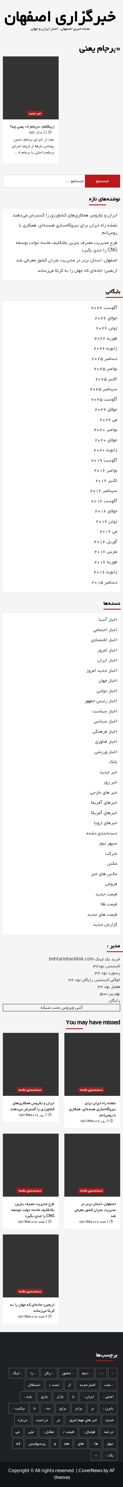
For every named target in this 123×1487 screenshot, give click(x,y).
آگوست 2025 (104, 399)
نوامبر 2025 (105, 369)
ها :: (95, 1444)
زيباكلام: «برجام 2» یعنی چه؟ (32, 127)
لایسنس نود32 (106, 966)
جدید (110, 1420)
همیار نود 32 (109, 986)
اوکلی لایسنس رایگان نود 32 (94, 979)
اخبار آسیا (108, 619)
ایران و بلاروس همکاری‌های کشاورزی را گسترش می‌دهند (65, 215)
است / (54, 1385)
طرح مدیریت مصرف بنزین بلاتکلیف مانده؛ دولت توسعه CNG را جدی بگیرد (66, 246)
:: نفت (109, 1385)
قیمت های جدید (102, 914)
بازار (60, 1397)
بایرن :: (108, 1408)
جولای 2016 (106, 511)
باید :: (28, 1397)
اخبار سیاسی (105, 721)
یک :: (110, 1455)
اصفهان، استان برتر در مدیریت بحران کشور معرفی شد (66, 260)
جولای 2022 (106, 409)
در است (42, 1420)
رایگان (114, 1000)
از (69, 1385)
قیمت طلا (109, 904)
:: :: (101, 1373)
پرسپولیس (37, 1444)
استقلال (34, 1385)
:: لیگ (17, 1373)
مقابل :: (48, 1432)
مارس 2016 (105, 552)
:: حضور (68, 1373)
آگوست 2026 (104, 308)
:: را (33, 1373)
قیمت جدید (106, 894)
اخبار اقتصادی (104, 640)
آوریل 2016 (105, 541)
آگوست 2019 (104, 460)
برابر (78, 1408)
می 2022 (108, 420)
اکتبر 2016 (106, 480)
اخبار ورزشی (105, 752)
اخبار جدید (88, 1385)
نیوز (110, 1444)
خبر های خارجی (103, 792)
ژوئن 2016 (106, 521)
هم (66, 1444)
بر (92, 1408)
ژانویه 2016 (105, 572)
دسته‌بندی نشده (101, 833)
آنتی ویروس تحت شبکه (62, 1007)
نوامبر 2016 (105, 470)
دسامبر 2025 (104, 359)
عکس (112, 863)
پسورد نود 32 (107, 973)
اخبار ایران (107, 660)
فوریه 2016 (105, 562)
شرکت (111, 853)
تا (34, 1408)
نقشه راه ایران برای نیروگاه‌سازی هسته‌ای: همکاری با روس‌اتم (68, 229)
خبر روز (110, 782)
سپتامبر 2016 (103, 491)
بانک (113, 762)
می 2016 (108, 531)
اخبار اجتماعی (105, 630)
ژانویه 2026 (105, 348)
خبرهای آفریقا (104, 802)
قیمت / (68, 1432)
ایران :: (88, 1397)
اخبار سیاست (104, 711)
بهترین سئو (110, 993)
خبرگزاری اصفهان (60, 17)
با (73, 1397)
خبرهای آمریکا (104, 813)
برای (62, 1408)
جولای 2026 (106, 318)
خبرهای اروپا (105, 823)
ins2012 (32, 1115)
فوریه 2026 (105, 338)
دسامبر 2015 (104, 582)
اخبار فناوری (106, 741)
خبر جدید (35, 113)
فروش (111, 884)
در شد (109, 1432)
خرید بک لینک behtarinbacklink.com (84, 959)
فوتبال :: (89, 1432)
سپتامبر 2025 (103, 389)
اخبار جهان (107, 680)
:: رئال (48, 1373)
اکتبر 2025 (106, 379)
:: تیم (86, 1373)
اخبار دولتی (106, 691)
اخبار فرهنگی (104, 731)
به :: (47, 1408)
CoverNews (90, 1471)
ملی (31, 1432)
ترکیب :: (18, 1408)
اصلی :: (108, 1397)
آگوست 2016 (104, 501)
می (17, 1432)
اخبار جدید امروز (101, 670)
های (81, 1444)
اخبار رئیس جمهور (100, 701)
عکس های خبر (104, 874)
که (18, 1444)
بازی (44, 1397)
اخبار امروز (107, 650)
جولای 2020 (106, 440)
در (58, 1420)
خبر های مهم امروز (83, 1420)
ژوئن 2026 (106, 328)
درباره (22, 1420)
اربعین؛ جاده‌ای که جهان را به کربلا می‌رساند (77, 270)
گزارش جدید (105, 924)
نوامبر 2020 (105, 430)
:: (113, 1373)
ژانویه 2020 (105, 450)
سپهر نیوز (108, 843)
